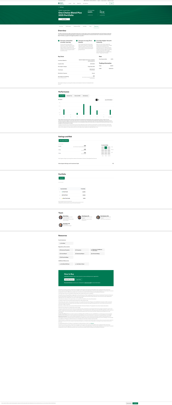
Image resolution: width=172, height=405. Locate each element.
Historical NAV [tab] (77, 95)
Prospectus (79, 250)
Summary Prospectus (65, 250)
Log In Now (78, 279)
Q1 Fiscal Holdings (96, 253)
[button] (106, 3)
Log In (112, 3)
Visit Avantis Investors (61, 0)
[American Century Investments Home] (60, 3)
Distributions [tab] (85, 95)
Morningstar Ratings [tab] (64, 140)
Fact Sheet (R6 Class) (65, 264)
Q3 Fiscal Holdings (64, 257)
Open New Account (69, 279)
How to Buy (64, 19)
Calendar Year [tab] (69, 95)
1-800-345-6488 (87, 282)
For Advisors (85, 3)
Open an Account (103, 0)
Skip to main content (74, 0)
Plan (74, 3)
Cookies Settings (129, 403)
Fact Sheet (63, 243)
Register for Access (111, 0)
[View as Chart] (97, 100)
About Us (79, 3)
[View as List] (98, 100)
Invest (70, 3)
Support (99, 0)
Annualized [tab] (62, 95)
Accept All (135, 403)
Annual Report (64, 253)
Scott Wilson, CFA (66, 223)
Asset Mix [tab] (62, 178)
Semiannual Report (80, 253)
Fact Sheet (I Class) (80, 264)
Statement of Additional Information (97, 250)
